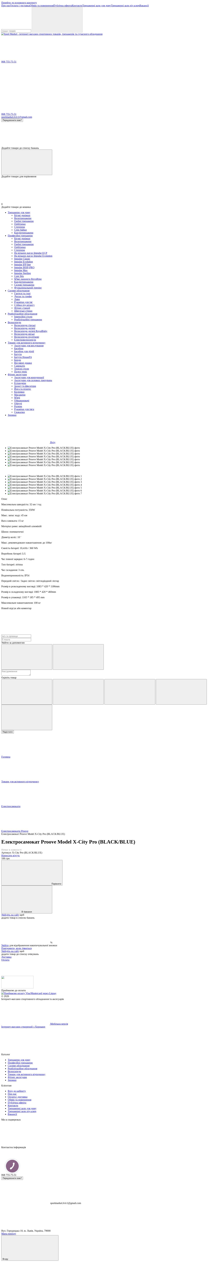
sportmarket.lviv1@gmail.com (16, 117)
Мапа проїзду (8, 1233)
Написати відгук (10, 855)
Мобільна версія (59, 1023)
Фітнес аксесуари (17, 374)
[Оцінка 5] (26, 717)
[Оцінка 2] (78, 692)
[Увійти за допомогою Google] (78, 657)
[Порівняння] (26, 162)
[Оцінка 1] (26, 692)
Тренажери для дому (19, 212)
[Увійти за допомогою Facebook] (26, 657)
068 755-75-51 (8, 61)
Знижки (12, 415)
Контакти (77, 5)
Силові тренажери (24, 284)
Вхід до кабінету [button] (17, 1091)
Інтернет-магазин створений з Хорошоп (23, 1026)
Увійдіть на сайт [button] (10, 914)
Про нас (5, 5)
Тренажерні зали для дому (96, 5)
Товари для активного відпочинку (26, 342)
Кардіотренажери (23, 232)
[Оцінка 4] (181, 692)
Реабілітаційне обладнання (22, 313)
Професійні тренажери (20, 235)
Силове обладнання (18, 290)
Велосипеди (14, 322)
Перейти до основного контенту (19, 2)
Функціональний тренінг (28, 287)
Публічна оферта (62, 5)
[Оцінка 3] (129, 692)
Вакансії (144, 5)
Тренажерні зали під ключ (125, 5)
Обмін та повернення (41, 5)
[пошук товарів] (57, 20)
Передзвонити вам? (12, 120)
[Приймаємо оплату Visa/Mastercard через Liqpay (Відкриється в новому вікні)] (28, 993)
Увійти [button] (5, 945)
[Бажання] (110, 134)
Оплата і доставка (20, 5)
